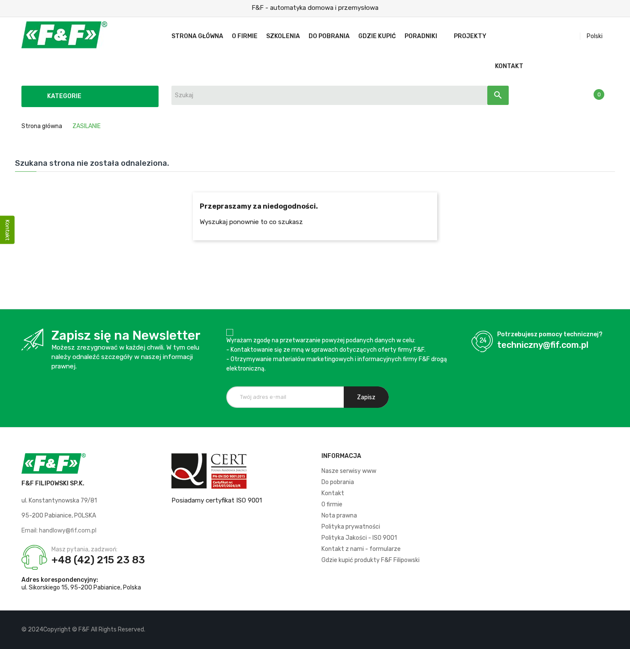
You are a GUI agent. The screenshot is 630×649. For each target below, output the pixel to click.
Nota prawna (339, 515)
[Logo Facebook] (572, 629)
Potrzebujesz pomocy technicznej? (550, 334)
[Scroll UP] (619, 638)
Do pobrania (337, 482)
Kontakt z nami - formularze (361, 549)
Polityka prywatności (350, 526)
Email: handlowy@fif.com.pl (58, 530)
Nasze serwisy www (348, 471)
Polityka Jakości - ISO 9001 (359, 537)
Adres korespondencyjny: (59, 579)
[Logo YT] (587, 629)
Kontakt (332, 493)
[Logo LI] (602, 629)
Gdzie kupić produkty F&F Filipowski (370, 560)
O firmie (331, 504)
